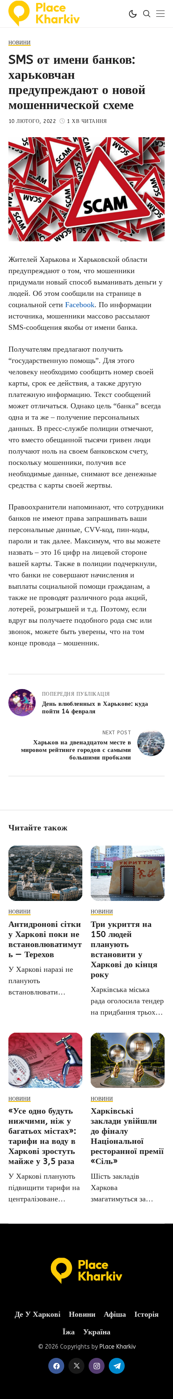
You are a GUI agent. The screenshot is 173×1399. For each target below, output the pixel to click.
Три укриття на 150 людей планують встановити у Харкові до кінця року (124, 949)
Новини (82, 1314)
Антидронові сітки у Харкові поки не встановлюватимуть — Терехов (45, 939)
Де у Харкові (37, 1314)
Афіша (115, 1314)
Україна (96, 1332)
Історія (146, 1314)
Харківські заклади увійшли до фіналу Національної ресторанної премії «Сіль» (127, 1136)
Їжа (69, 1332)
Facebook (79, 304)
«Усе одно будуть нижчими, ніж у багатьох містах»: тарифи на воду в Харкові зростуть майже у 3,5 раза (42, 1136)
